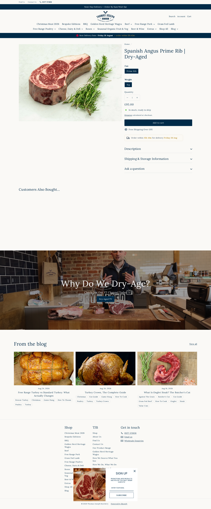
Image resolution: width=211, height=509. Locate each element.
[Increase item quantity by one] (137, 98)
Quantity (128, 92)
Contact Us (32, 2)
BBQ (85, 24)
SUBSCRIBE (121, 495)
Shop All (163, 28)
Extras (151, 28)
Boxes (89, 28)
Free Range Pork (144, 24)
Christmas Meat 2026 (48, 24)
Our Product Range (102, 448)
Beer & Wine (137, 28)
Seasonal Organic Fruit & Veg (112, 28)
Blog (173, 28)
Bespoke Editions (71, 24)
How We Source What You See (105, 459)
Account (181, 16)
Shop (95, 433)
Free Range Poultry (43, 28)
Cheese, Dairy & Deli (70, 28)
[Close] (135, 471)
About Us (97, 437)
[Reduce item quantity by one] (127, 98)
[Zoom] (70, 82)
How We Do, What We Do (105, 464)
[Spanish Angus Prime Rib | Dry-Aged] (32, 214)
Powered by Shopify (119, 504)
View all (193, 344)
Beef (127, 24)
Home (127, 44)
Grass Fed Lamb (166, 24)
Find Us (22, 2)
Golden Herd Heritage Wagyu (106, 24)
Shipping (128, 115)
